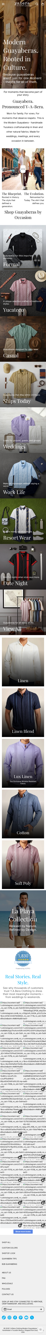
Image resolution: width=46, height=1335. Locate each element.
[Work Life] (23, 475)
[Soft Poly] (23, 864)
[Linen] (23, 662)
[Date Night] (23, 567)
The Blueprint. (12, 194)
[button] (43, 4)
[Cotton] (23, 814)
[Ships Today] (23, 384)
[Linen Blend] (23, 712)
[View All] (23, 612)
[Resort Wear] (23, 521)
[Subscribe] (41, 1309)
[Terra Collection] (23, 919)
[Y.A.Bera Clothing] (23, 4)
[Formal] (23, 248)
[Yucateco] (23, 293)
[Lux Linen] (23, 763)
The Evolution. (34, 194)
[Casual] (23, 339)
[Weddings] (23, 430)
